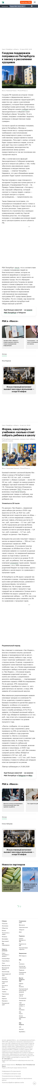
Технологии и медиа (5, 933)
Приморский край (5, 1003)
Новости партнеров (13, 864)
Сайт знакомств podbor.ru (22, 1004)
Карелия (4, 998)
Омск (3, 963)
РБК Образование (5, 944)
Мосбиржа (19, 1064)
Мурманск (5, 1001)
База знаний (5, 941)
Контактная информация (22, 966)
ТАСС (19, 489)
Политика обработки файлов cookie (13, 1082)
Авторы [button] (4, 354)
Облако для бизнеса (21, 985)
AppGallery (22, 1031)
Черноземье (5, 994)
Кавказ (4, 996)
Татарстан (5, 989)
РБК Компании (21, 1008)
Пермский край (5, 982)
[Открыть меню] (34, 2)
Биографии (5, 939)
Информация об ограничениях (11, 1071)
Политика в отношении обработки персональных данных (17, 1079)
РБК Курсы (21, 1012)
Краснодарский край (6, 974)
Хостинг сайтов (21, 995)
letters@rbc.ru (8, 1058)
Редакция (21, 970)
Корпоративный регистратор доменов (22, 990)
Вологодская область (5, 968)
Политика (4, 923)
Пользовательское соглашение (11, 1076)
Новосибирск (6, 961)
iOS (20, 1027)
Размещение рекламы (22, 973)
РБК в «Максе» (10, 321)
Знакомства (22, 1000)
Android (21, 1029)
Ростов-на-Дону (5, 986)
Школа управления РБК (22, 1017)
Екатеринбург (6, 958)
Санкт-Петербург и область (10, 49)
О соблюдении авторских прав (11, 1073)
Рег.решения (22, 998)
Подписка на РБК (22, 944)
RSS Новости (22, 956)
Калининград (5, 971)
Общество (5, 928)
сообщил (25, 109)
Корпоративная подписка (23, 948)
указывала (14, 562)
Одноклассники (23, 927)
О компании (21, 963)
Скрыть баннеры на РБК (22, 940)
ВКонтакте (22, 925)
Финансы (4, 936)
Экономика (5, 926)
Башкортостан (6, 965)
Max (30, 775)
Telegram (22, 775)
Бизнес (4, 930)
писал (17, 267)
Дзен (20, 932)
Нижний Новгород (4, 978)
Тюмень (4, 991)
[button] (13, 337)
